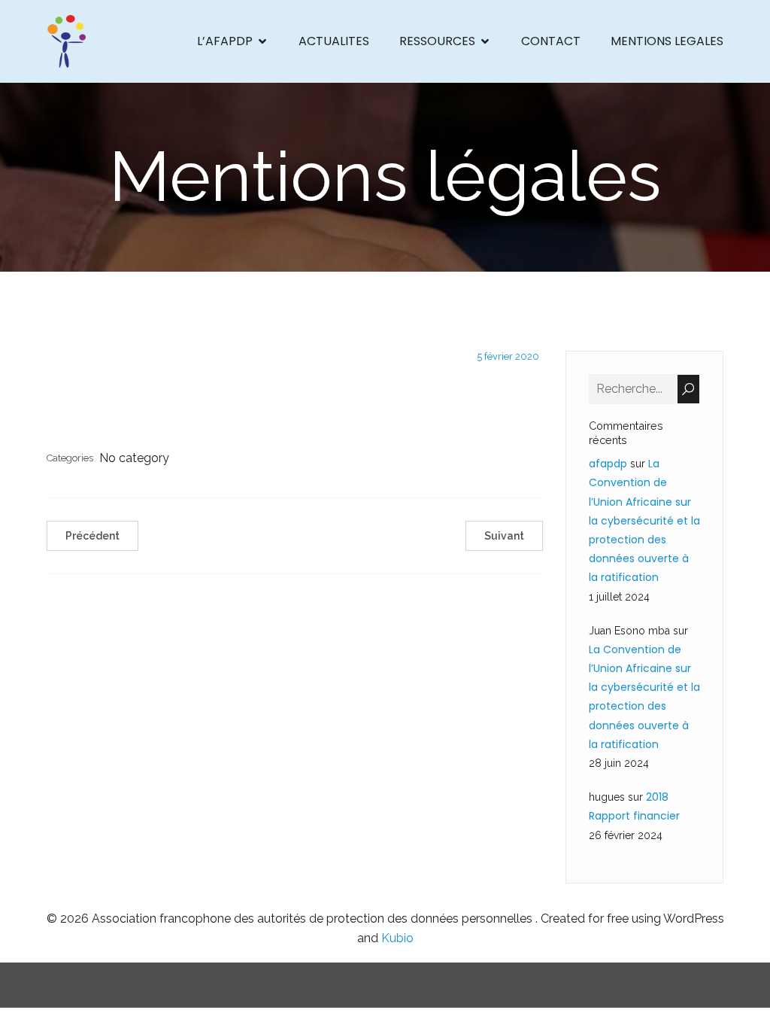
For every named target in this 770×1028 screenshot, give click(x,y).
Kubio (397, 938)
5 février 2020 (508, 356)
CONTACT (551, 41)
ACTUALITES (334, 41)
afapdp (608, 463)
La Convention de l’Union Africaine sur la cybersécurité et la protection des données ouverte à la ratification (644, 520)
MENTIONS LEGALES (667, 41)
